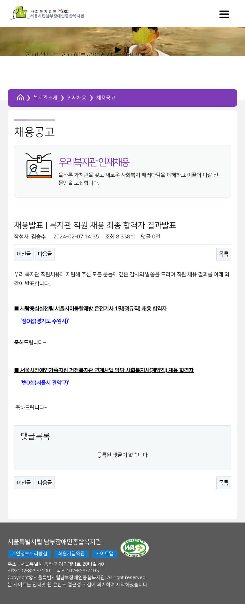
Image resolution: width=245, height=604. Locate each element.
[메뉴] (224, 16)
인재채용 (76, 98)
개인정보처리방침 (29, 553)
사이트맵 (105, 553)
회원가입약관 (71, 553)
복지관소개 (45, 98)
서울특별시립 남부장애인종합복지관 (54, 542)
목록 (223, 254)
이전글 (24, 254)
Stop (126, 50)
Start (118, 50)
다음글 (45, 254)
